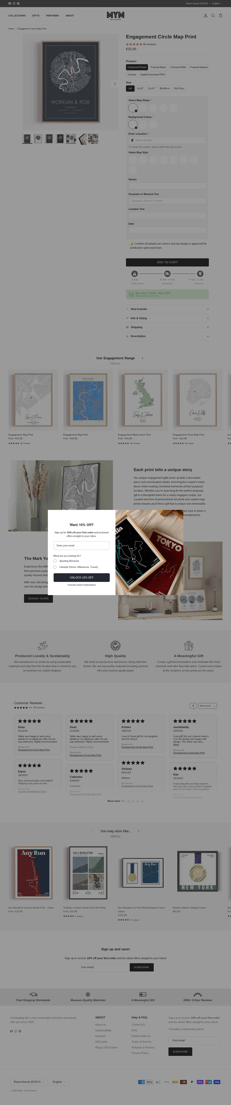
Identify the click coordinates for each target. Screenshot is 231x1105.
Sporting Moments (69, 561)
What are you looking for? (67, 555)
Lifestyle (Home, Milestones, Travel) (78, 567)
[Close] (179, 514)
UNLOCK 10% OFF (82, 577)
